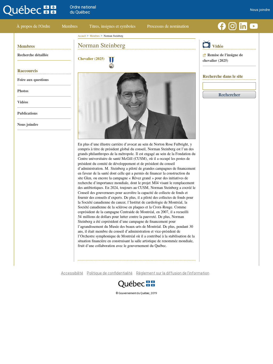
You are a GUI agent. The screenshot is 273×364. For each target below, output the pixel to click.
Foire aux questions (33, 79)
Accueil (82, 36)
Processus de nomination (168, 26)
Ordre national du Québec (83, 10)
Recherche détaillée (32, 55)
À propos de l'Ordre (33, 26)
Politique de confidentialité (110, 273)
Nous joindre (260, 10)
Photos (22, 91)
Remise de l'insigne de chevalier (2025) (223, 57)
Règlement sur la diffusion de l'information (172, 273)
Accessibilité (72, 273)
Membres (70, 26)
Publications (27, 113)
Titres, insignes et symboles (112, 26)
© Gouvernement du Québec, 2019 (136, 293)
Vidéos (22, 102)
